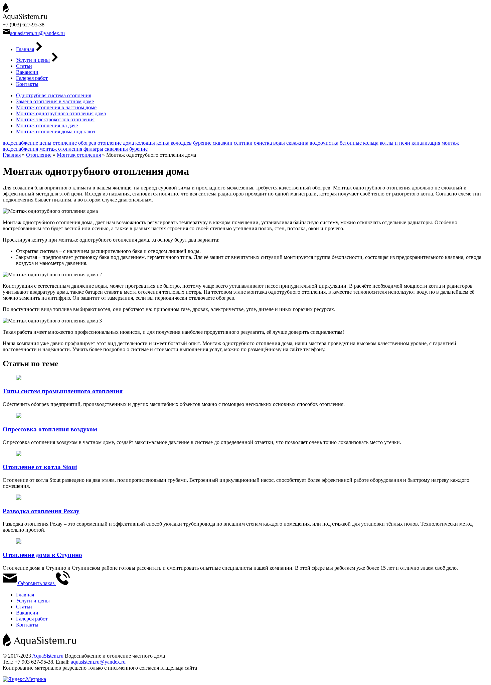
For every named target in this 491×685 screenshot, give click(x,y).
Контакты (27, 84)
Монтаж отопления (79, 155)
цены (45, 143)
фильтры (93, 149)
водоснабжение (20, 143)
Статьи (24, 66)
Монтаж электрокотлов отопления (55, 119)
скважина (297, 143)
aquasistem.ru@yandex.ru (37, 33)
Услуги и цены (33, 60)
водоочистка (324, 143)
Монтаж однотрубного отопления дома (61, 113)
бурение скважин (212, 143)
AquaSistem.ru (47, 656)
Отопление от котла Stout (40, 466)
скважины (116, 149)
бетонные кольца (359, 143)
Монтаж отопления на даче (47, 125)
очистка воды (269, 143)
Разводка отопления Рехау (41, 511)
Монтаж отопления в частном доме (56, 107)
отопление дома (116, 143)
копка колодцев (174, 143)
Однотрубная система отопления (53, 95)
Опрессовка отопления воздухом (50, 429)
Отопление (38, 155)
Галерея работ (32, 78)
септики (243, 143)
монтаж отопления (60, 149)
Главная (25, 49)
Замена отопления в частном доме (55, 101)
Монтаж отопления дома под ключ (55, 131)
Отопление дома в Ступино (42, 554)
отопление (65, 143)
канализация (426, 143)
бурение (138, 149)
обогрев (87, 143)
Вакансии (27, 72)
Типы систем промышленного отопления (63, 391)
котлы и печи (395, 143)
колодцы (145, 143)
